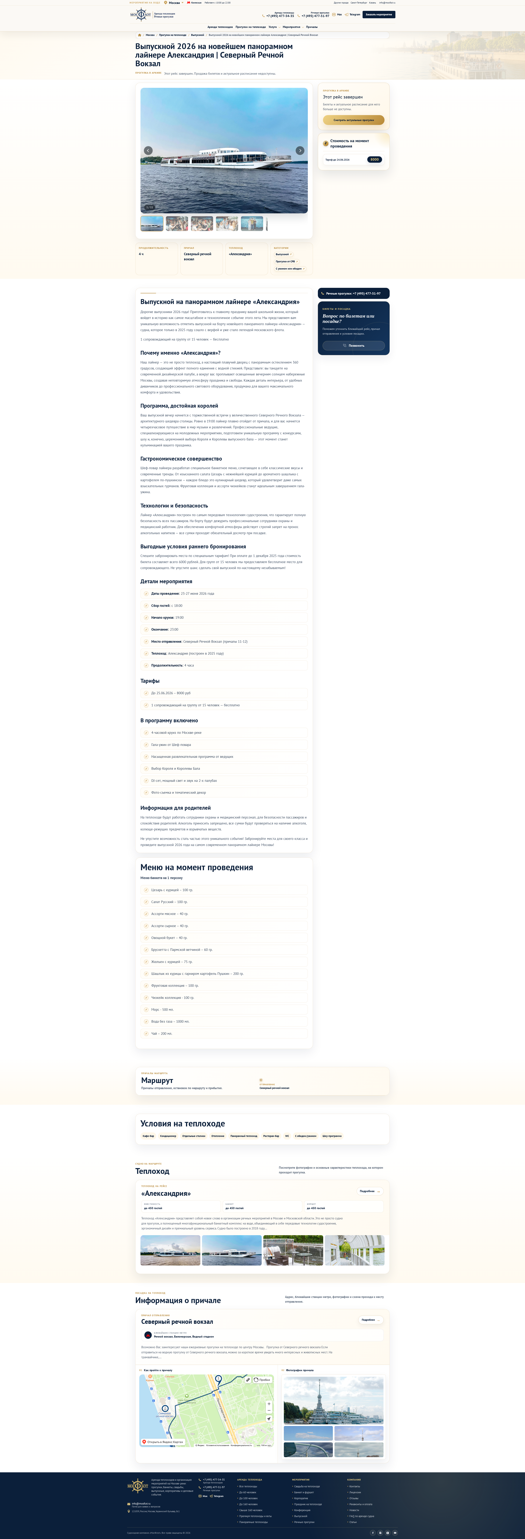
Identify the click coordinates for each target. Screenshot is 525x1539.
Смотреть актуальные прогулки (354, 120)
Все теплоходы (248, 1486)
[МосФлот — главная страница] (155, 14)
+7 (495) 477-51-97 (214, 1487)
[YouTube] (395, 1533)
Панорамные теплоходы (253, 1522)
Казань (372, 2)
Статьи (353, 1522)
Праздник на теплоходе (308, 1504)
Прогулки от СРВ (285, 261)
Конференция (302, 1510)
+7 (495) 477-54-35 (214, 1479)
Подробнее (370, 1191)
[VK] (387, 1533)
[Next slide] (300, 150)
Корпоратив (301, 1498)
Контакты (354, 1486)
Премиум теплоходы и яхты (255, 1516)
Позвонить (356, 345)
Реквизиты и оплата (360, 1504)
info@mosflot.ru (387, 2)
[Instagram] (380, 1533)
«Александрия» (240, 254)
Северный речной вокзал (274, 1088)
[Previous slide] (148, 150)
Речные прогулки (304, 1522)
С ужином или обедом (289, 268)
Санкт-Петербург (359, 2)
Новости (354, 1510)
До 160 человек (248, 1504)
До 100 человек (248, 1498)
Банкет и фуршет (304, 1492)
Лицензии (355, 1492)
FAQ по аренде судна (361, 1516)
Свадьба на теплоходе (307, 1486)
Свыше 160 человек (250, 1510)
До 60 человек (247, 1492)
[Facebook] (373, 1533)
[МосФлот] (137, 1486)
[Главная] (139, 35)
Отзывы (353, 1498)
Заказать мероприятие (379, 14)
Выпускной (282, 254)
